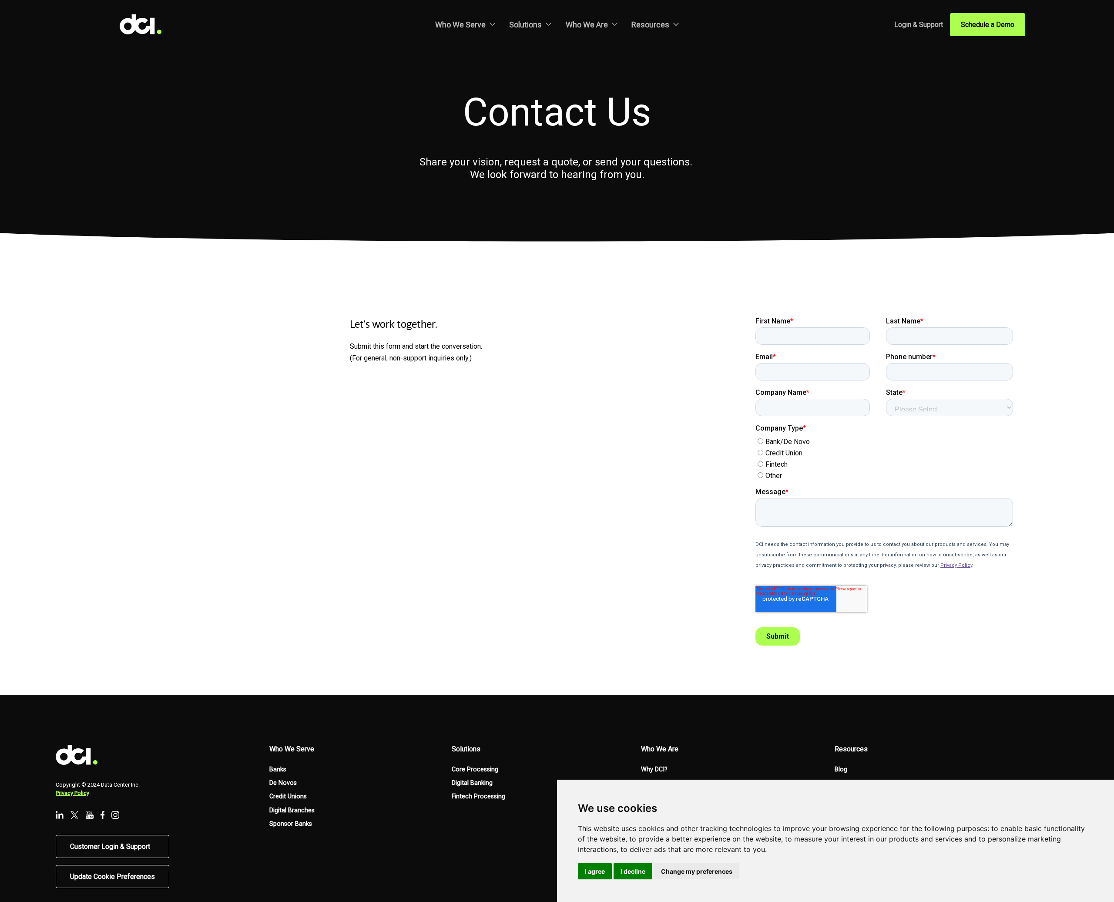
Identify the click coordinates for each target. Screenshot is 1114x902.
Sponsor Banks (290, 824)
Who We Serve (460, 24)
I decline (633, 871)
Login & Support (918, 24)
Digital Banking (472, 783)
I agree (595, 871)
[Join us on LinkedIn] (60, 816)
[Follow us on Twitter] (74, 816)
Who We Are (587, 24)
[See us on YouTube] (90, 816)
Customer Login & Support (110, 846)
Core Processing (475, 769)
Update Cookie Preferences (112, 876)
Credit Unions (288, 796)
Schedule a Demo (987, 24)
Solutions (525, 24)
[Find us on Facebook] (103, 816)
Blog (841, 769)
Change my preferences (696, 871)
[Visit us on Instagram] (115, 816)
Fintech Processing (478, 796)
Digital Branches (292, 810)
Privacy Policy (72, 793)
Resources (650, 24)
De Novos (283, 783)
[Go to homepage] (147, 24)
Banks (277, 769)
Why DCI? (654, 769)
